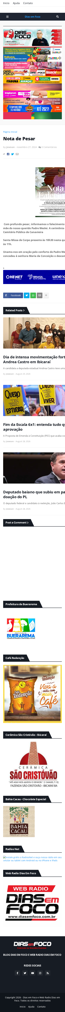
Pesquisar (57, 17)
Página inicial (10, 131)
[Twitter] (12, 154)
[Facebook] (8, 154)
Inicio (6, 3)
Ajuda (16, 3)
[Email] (17, 154)
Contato (28, 3)
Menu (7, 17)
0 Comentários (49, 147)
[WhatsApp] (33, 295)
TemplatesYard (35, 1003)
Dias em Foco (32, 16)
